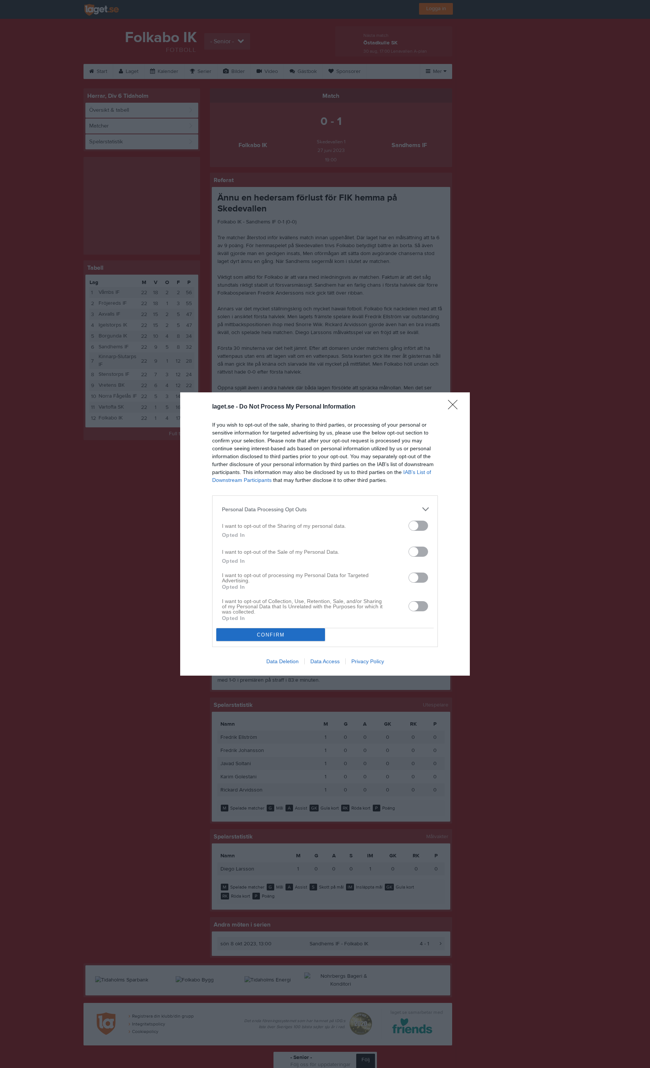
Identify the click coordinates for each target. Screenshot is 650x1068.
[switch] (418, 526)
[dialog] (325, 534)
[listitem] (325, 509)
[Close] (455, 407)
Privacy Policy (367, 661)
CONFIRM (271, 635)
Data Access (325, 661)
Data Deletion (282, 661)
